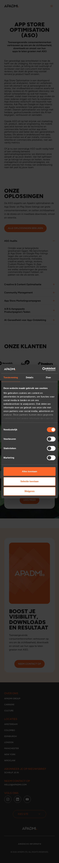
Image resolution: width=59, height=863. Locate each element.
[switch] (51, 439)
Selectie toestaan (29, 481)
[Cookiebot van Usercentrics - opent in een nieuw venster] (42, 369)
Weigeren (30, 491)
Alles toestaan (29, 471)
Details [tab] (29, 377)
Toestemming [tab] (10, 377)
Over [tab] (48, 377)
